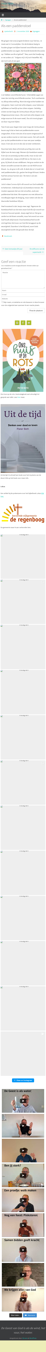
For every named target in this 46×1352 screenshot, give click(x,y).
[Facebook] (23, 321)
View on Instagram (24, 1079)
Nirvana (24, 1337)
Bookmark (8, 235)
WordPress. (33, 1337)
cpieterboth (8, 31)
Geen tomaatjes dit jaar (13, 248)
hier (19, 396)
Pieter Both (7, 3)
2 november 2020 (23, 31)
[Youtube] (29, 321)
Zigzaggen (8, 20)
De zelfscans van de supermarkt (37, 249)
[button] (23, 555)
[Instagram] (17, 321)
